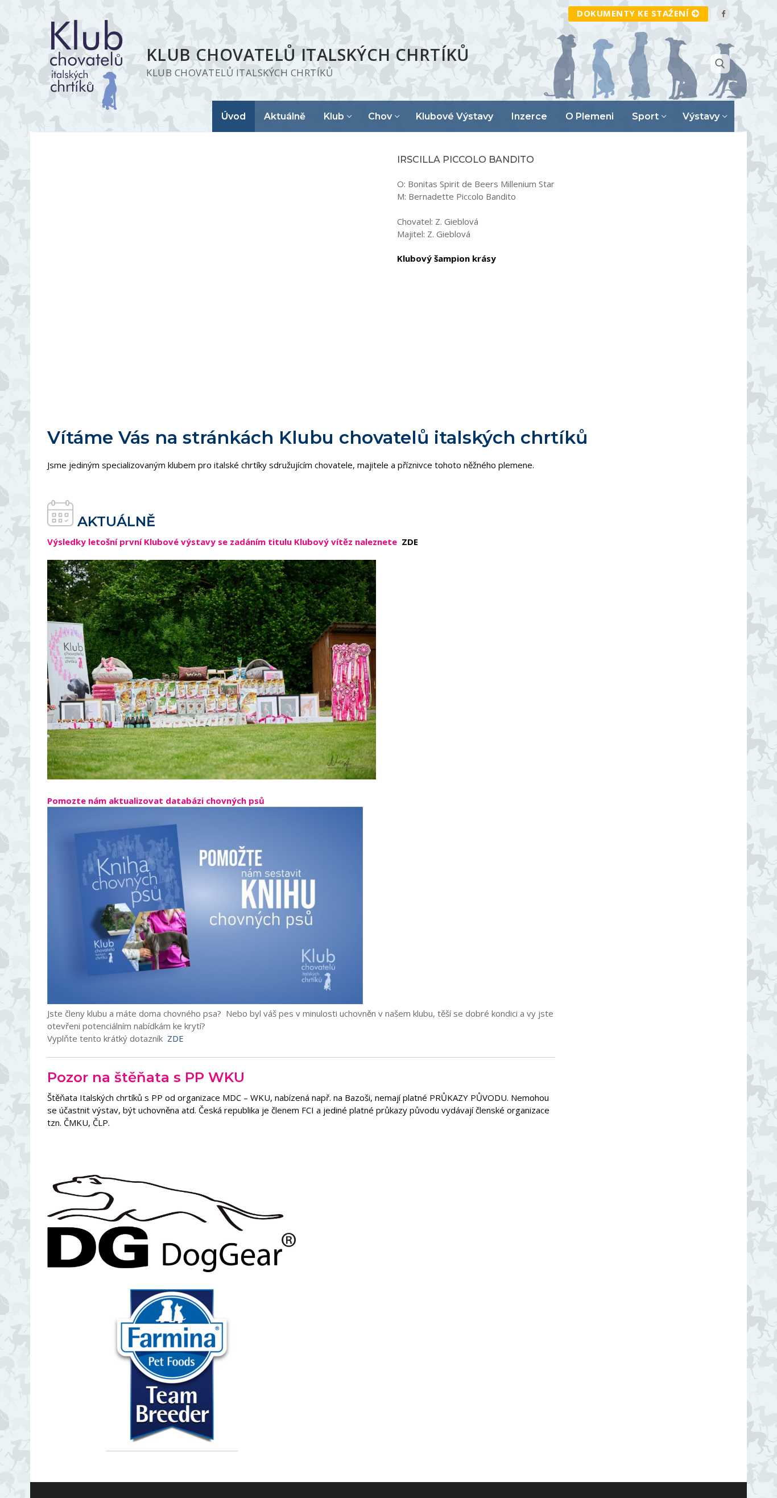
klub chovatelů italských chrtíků (308, 54)
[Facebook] (723, 13)
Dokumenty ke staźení (633, 13)
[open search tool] (720, 63)
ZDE (174, 1038)
